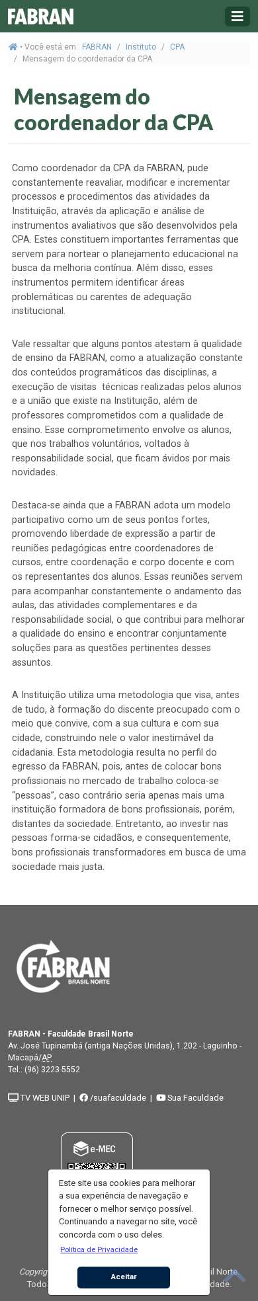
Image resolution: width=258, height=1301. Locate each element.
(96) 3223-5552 (52, 1069)
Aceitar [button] (124, 1276)
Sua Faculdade (194, 1098)
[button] (99, 1249)
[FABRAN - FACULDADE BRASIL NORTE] (63, 965)
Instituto (141, 47)
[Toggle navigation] (237, 16)
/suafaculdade (117, 1098)
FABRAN (97, 47)
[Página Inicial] (41, 16)
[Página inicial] (13, 47)
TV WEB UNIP (44, 1098)
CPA (177, 47)
